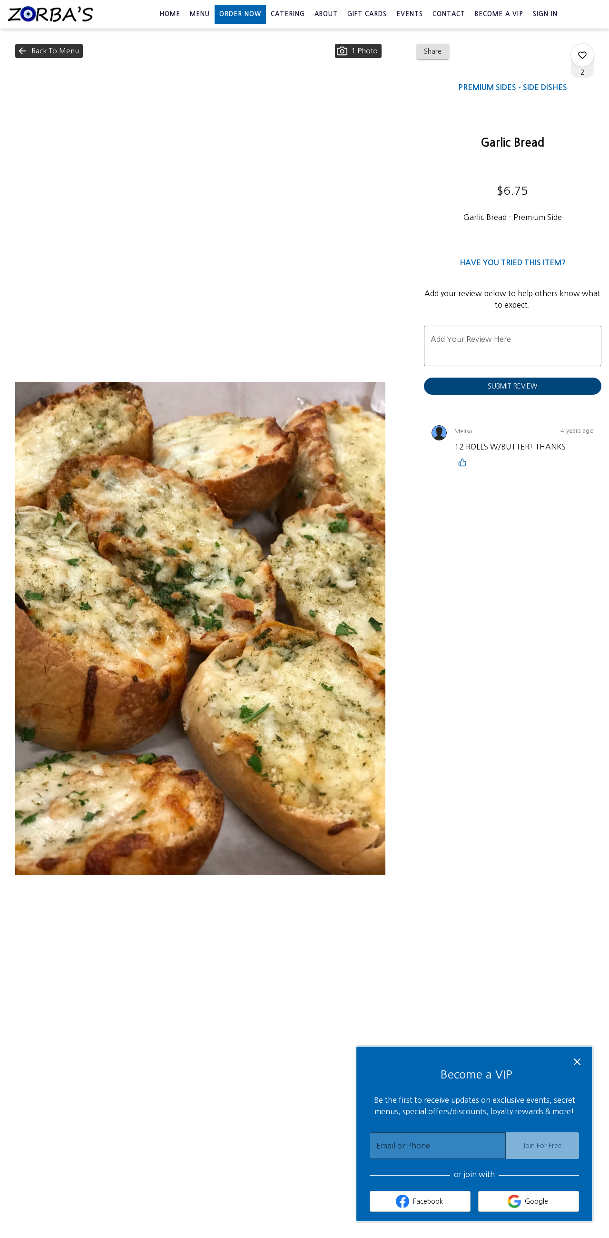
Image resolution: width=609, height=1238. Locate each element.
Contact (448, 14)
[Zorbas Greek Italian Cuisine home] (50, 14)
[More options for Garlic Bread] (582, 55)
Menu (200, 14)
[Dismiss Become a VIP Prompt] (577, 1061)
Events (409, 14)
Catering (288, 14)
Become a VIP (499, 14)
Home (169, 14)
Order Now (240, 14)
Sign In (545, 14)
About (326, 14)
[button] (49, 51)
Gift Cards (367, 14)
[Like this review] (464, 462)
